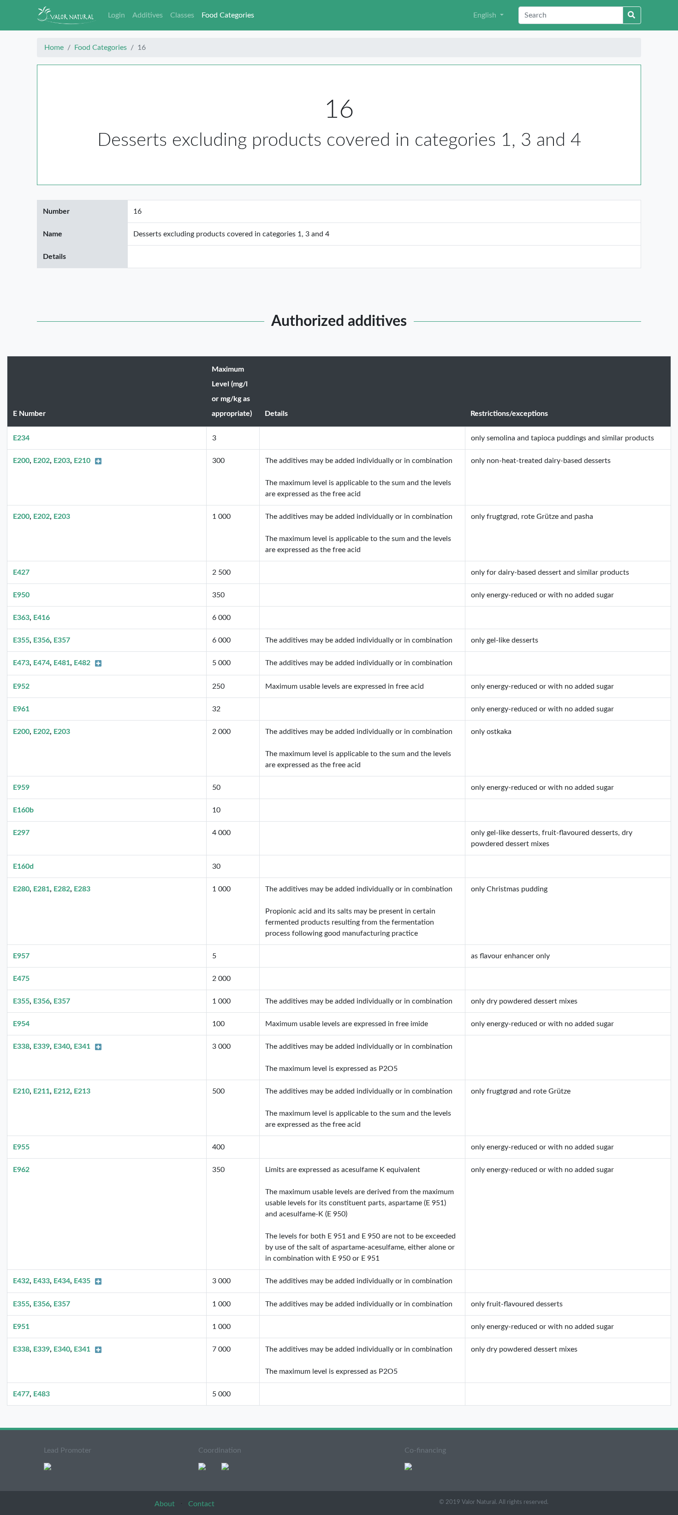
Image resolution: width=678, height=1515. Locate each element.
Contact (201, 1504)
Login (116, 15)
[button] (488, 15)
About (166, 1504)
